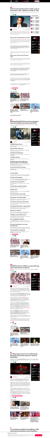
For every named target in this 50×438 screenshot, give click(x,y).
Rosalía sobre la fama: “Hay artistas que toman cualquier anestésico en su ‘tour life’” (34, 344)
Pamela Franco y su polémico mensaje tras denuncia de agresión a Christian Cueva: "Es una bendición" (37, 32)
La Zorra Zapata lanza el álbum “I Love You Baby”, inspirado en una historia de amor (34, 111)
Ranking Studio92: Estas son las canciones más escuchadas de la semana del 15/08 (15, 100)
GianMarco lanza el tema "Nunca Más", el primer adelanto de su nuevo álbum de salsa (14, 111)
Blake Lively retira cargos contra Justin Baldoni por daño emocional (24, 418)
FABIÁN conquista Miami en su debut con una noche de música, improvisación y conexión (34, 257)
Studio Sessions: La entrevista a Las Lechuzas (24, 110)
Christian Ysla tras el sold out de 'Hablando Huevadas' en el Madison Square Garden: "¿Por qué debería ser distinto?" (37, 18)
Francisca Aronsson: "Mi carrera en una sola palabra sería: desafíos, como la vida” (14, 408)
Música (11, 7)
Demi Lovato (19, 12)
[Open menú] (11, 1)
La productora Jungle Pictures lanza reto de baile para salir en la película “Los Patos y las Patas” (24, 408)
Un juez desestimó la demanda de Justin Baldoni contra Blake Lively (14, 418)
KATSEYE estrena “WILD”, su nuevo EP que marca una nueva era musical (24, 100)
